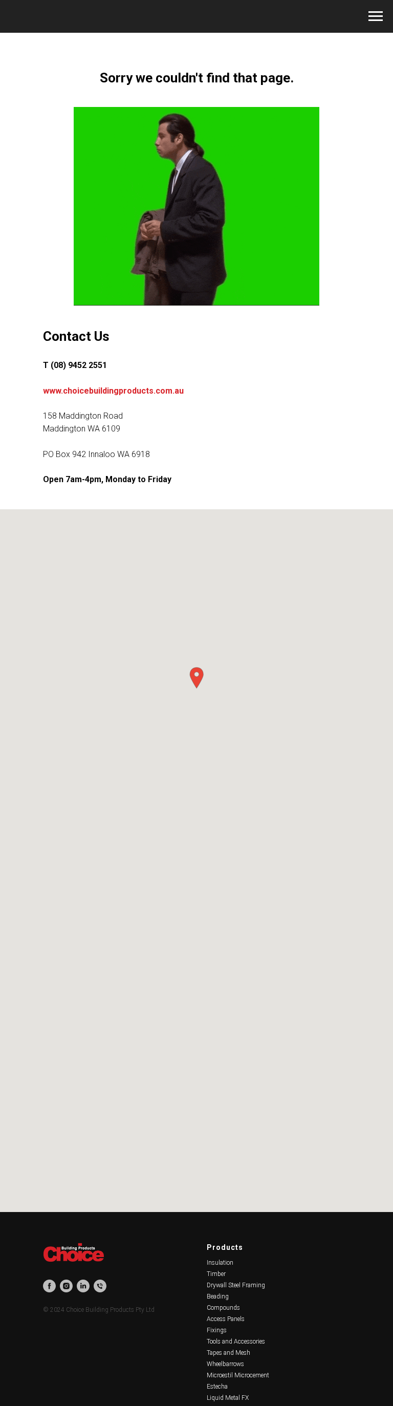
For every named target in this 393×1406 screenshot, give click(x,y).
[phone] (100, 1286)
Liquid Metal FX (228, 1397)
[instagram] (66, 1286)
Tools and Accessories (236, 1341)
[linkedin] (83, 1286)
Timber (216, 1274)
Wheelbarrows (225, 1364)
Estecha (217, 1386)
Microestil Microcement (238, 1375)
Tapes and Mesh (228, 1352)
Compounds (223, 1307)
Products (225, 1247)
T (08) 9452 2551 (75, 365)
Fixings (217, 1330)
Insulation (220, 1262)
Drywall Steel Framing (236, 1285)
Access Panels (226, 1319)
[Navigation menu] (375, 16)
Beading (218, 1296)
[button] (196, 678)
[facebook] (49, 1286)
